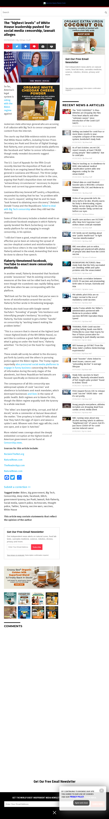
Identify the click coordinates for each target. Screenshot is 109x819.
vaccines (48, 506)
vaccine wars (36, 506)
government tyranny (14, 499)
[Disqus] (32, 665)
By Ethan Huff (87, 142)
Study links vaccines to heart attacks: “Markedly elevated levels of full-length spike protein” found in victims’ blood (88, 379)
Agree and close (81, 803)
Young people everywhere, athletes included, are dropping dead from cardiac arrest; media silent (88, 407)
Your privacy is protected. (16, 555)
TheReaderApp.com (14, 465)
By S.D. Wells (87, 126)
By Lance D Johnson (89, 257)
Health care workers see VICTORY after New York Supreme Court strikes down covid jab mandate (87, 222)
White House (10, 509)
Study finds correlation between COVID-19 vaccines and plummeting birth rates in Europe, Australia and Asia (88, 282)
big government (36, 492)
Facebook (34, 496)
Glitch (44, 496)
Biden (24, 492)
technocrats (40, 503)
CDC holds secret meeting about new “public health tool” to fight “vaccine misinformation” (87, 235)
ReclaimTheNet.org (14, 454)
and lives (32, 394)
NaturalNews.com (13, 459)
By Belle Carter (88, 289)
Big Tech (50, 492)
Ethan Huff (25, 40)
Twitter (15, 506)
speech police (25, 503)
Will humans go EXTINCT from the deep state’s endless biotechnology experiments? (88, 348)
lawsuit (40, 499)
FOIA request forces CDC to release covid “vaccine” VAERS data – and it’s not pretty (88, 393)
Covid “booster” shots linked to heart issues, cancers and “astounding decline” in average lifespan (86, 363)
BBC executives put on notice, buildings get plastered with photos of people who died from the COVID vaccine (88, 250)
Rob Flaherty (52, 499)
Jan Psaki (31, 499)
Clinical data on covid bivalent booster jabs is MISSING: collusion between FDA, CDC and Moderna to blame (88, 186)
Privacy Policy (77, 797)
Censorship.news (13, 442)
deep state (22, 496)
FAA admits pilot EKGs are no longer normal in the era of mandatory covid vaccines (85, 297)
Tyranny (24, 506)
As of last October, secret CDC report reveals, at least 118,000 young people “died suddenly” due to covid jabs (88, 151)
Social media (10, 503)
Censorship (10, 496)
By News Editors (88, 214)
